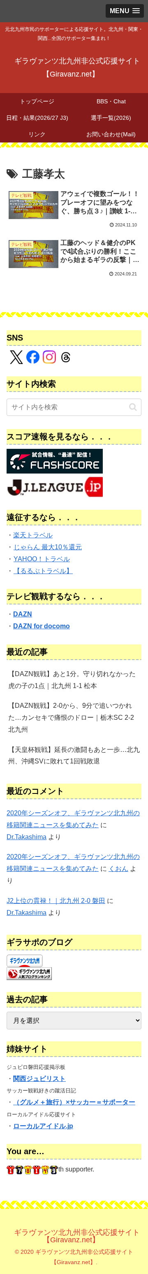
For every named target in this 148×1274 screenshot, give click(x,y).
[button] (133, 407)
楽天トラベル (33, 535)
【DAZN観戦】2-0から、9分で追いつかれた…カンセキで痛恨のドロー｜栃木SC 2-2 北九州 (71, 717)
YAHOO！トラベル (42, 558)
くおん (118, 868)
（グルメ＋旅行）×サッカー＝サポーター (74, 1102)
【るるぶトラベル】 (43, 570)
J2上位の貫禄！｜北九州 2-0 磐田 (56, 900)
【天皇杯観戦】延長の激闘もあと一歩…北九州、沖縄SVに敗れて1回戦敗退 (74, 755)
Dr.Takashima (26, 836)
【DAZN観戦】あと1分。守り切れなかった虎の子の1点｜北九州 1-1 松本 (72, 679)
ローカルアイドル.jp (43, 1125)
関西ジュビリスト (39, 1078)
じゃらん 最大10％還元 (48, 547)
